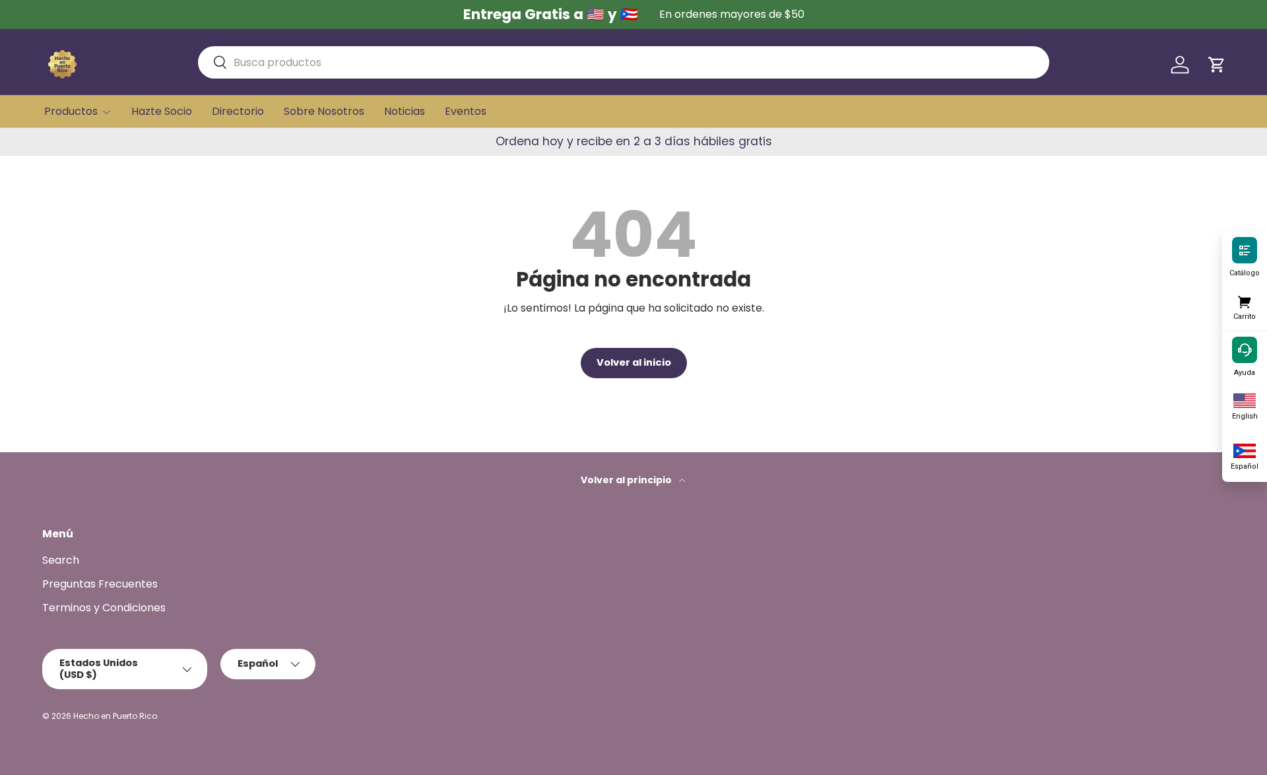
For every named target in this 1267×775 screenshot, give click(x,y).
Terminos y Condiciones (104, 607)
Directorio (238, 111)
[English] (1244, 399)
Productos (71, 111)
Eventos (465, 111)
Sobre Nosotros (324, 111)
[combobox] (623, 62)
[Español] (1244, 449)
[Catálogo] (1244, 249)
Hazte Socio (161, 111)
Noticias (404, 111)
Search (60, 560)
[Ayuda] (1244, 349)
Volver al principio (627, 480)
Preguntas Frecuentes (100, 583)
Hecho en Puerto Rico (115, 716)
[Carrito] (1244, 299)
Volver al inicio (634, 362)
